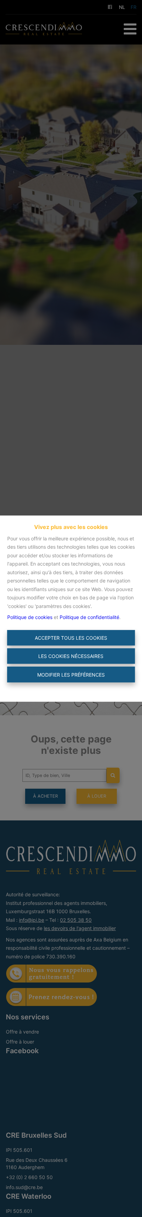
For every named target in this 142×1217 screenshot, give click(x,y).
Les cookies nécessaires (70, 656)
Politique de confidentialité (89, 617)
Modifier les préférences (71, 674)
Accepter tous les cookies (71, 638)
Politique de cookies (29, 617)
